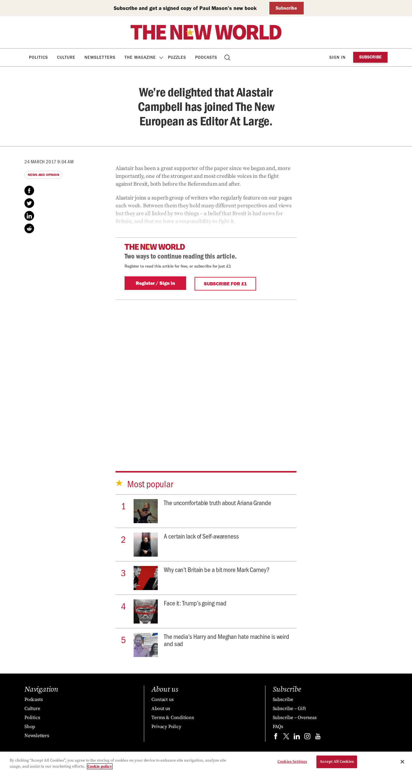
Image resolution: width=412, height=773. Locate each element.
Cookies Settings (292, 761)
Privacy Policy (166, 727)
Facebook (29, 190)
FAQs (278, 727)
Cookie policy (99, 766)
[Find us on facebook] (276, 737)
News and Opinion (43, 175)
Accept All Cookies (337, 761)
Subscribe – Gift (289, 708)
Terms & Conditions (172, 718)
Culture (66, 57)
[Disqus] (206, 375)
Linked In (29, 216)
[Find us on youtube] (318, 737)
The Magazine (140, 57)
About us (160, 708)
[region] (206, 762)
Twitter (29, 203)
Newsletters (100, 57)
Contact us (162, 699)
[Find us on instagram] (307, 737)
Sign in (337, 57)
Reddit (29, 228)
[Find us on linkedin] (297, 737)
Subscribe (286, 8)
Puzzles (177, 57)
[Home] (206, 32)
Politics (38, 57)
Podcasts (206, 57)
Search (228, 57)
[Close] (402, 761)
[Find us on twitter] (286, 737)
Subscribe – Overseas (295, 718)
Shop (29, 727)
